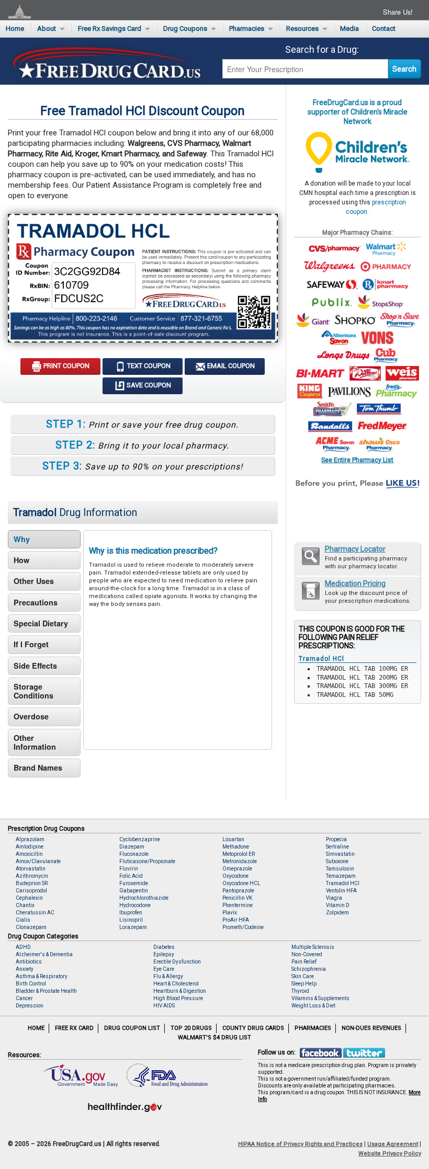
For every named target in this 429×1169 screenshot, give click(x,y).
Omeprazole (237, 869)
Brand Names (38, 767)
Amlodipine (29, 847)
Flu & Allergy (168, 976)
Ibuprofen (130, 912)
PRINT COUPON (65, 366)
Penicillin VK (237, 898)
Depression (29, 1005)
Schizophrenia (308, 969)
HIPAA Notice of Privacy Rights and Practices (300, 1144)
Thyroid (300, 991)
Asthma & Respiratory (41, 976)
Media (349, 28)
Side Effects (35, 665)
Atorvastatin (31, 869)
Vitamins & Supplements (320, 998)
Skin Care (302, 976)
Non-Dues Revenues (371, 1028)
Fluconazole (134, 854)
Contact (384, 28)
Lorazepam (133, 927)
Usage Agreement (392, 1144)
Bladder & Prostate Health (46, 991)
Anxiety (24, 969)
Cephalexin (29, 898)
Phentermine (237, 905)
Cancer (24, 998)
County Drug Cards (253, 1028)
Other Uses (34, 581)
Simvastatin (340, 854)
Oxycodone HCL (241, 883)
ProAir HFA (235, 920)
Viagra (334, 898)
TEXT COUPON (148, 366)
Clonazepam (31, 927)
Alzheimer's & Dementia (44, 954)
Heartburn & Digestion (179, 991)
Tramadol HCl (342, 883)
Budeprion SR (32, 883)
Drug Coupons (185, 28)
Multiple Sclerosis (312, 947)
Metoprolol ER (238, 854)
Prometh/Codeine (243, 927)
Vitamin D (337, 905)
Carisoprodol (31, 890)
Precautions (36, 602)
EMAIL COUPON (230, 366)
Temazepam (341, 876)
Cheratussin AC (35, 912)
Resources (302, 28)
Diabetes (164, 947)
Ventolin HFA (341, 890)
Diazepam (131, 847)
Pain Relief (304, 962)
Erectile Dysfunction (177, 962)
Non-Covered (306, 954)
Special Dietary (41, 623)
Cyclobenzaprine (139, 839)
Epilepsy (163, 954)
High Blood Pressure (178, 998)
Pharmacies (246, 28)
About (46, 28)
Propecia (336, 839)
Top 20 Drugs (191, 1028)
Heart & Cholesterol (176, 984)
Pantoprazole (238, 890)
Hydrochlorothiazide (143, 898)
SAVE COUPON (148, 385)
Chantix (25, 905)
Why (22, 539)
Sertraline (337, 847)
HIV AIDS (164, 1005)
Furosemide (133, 883)
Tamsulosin (340, 869)
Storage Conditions (33, 691)
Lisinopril (131, 920)
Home (15, 28)
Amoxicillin (29, 854)
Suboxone (337, 861)
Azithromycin (32, 876)
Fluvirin (128, 869)
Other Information (35, 742)
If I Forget (31, 644)
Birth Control (31, 984)
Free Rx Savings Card (109, 28)
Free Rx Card (74, 1028)
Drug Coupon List (132, 1028)
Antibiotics (29, 962)
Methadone (235, 847)
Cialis (23, 920)
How (21, 560)
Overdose (31, 716)
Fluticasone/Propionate (147, 861)
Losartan (233, 839)
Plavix (229, 912)
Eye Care (163, 969)
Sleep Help (304, 984)
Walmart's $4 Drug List (214, 1037)
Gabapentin (133, 890)
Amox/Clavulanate (38, 861)
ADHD (23, 947)
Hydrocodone (135, 905)
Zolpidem (337, 912)
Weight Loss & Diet (313, 1005)
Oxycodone (235, 876)
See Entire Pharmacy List (357, 459)
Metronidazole (239, 861)
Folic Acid (131, 876)
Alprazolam (30, 839)
